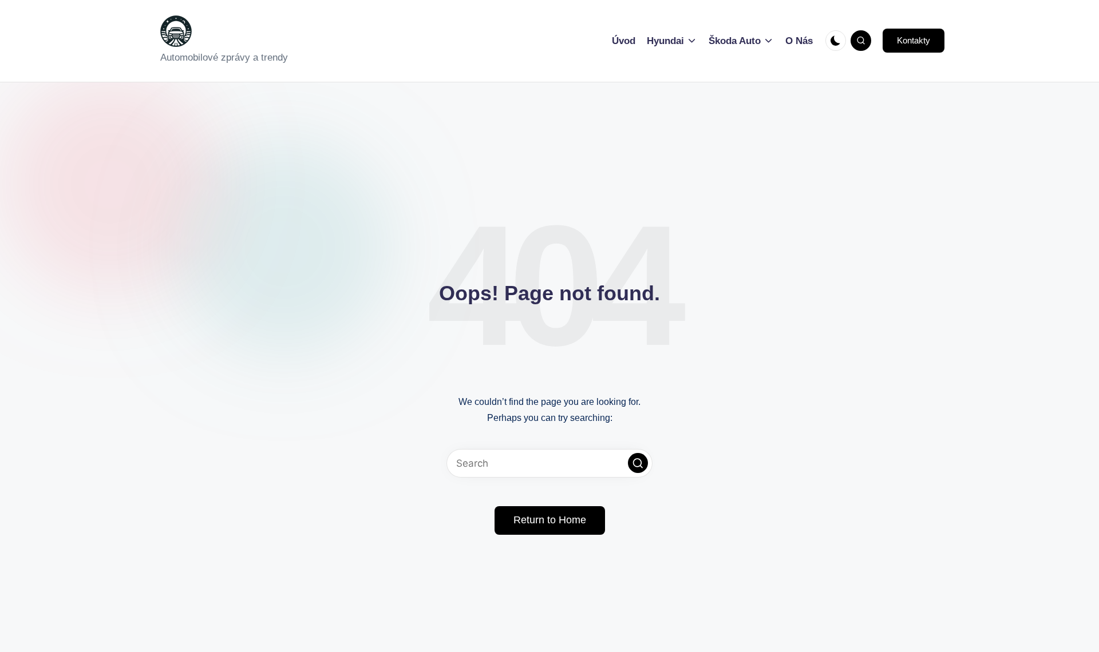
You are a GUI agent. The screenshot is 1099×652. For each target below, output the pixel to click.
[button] (913, 41)
